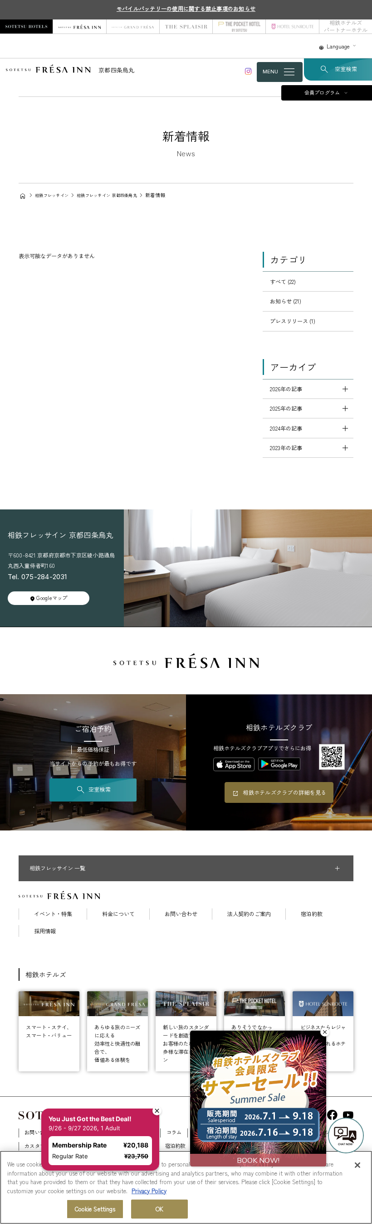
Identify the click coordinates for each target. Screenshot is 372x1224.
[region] (186, 1187)
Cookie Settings (95, 1209)
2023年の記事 (286, 448)
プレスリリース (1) (292, 321)
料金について (118, 914)
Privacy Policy (149, 1190)
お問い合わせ (181, 914)
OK (159, 1209)
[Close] (357, 1165)
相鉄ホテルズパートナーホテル (345, 26)
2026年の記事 (286, 389)
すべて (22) (283, 282)
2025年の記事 (286, 408)
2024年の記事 (286, 428)
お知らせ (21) (285, 301)
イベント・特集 (53, 914)
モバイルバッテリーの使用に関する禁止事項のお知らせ (186, 9)
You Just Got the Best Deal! (92, 1100)
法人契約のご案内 (249, 914)
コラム (174, 1132)
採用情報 (45, 931)
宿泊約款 (312, 914)
